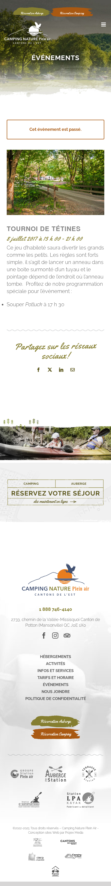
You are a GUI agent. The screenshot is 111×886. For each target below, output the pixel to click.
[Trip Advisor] (67, 635)
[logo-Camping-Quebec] (74, 855)
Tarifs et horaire (55, 677)
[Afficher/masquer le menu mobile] (104, 24)
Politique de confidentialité (55, 698)
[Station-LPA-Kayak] (80, 793)
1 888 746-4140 (55, 609)
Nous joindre (56, 691)
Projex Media (74, 832)
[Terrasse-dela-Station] (89, 768)
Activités (55, 663)
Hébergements (55, 656)
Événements (55, 684)
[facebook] (44, 635)
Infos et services (55, 670)
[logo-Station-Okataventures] (30, 793)
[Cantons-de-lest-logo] (68, 841)
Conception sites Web (43, 832)
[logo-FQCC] (37, 840)
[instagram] (55, 635)
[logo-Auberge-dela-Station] (55, 768)
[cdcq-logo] (36, 853)
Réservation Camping (55, 734)
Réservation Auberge (55, 721)
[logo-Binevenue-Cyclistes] (55, 868)
